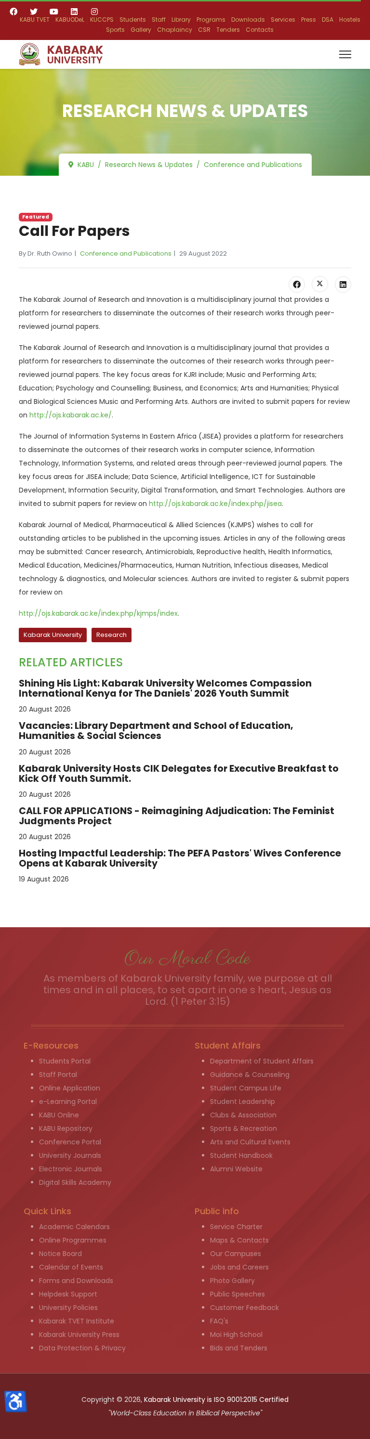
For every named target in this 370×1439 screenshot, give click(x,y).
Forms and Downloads (76, 1280)
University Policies (68, 1307)
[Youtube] (54, 11)
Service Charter (236, 1227)
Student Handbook (241, 1155)
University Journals (70, 1155)
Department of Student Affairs (262, 1061)
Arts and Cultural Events (250, 1142)
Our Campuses (235, 1253)
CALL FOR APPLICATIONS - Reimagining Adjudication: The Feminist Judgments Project (176, 816)
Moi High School (236, 1334)
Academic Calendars (74, 1227)
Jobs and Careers (239, 1267)
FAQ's (219, 1321)
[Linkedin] (74, 11)
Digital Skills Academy (75, 1182)
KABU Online (59, 1115)
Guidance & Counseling (250, 1074)
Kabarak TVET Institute (76, 1321)
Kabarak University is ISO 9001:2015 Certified (216, 1399)
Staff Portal (58, 1074)
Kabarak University (53, 634)
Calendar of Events (71, 1267)
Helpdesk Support (68, 1294)
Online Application (69, 1088)
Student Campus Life (245, 1088)
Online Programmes (72, 1240)
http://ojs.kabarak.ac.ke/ (70, 415)
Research (111, 634)
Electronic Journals (70, 1169)
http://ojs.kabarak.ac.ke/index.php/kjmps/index (98, 613)
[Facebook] (13, 11)
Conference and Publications (126, 253)
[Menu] (345, 54)
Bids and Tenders (238, 1348)
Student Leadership (242, 1101)
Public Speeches (237, 1294)
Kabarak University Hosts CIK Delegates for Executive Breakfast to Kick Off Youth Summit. (179, 773)
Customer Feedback (244, 1307)
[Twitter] (33, 11)
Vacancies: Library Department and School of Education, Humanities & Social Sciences (156, 730)
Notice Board (60, 1253)
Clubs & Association (243, 1115)
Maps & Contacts (239, 1240)
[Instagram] (94, 11)
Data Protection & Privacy (82, 1348)
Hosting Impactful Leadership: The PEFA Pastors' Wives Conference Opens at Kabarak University (180, 858)
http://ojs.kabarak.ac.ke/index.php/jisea (215, 503)
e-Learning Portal (68, 1101)
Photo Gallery (232, 1280)
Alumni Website (236, 1169)
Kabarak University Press (79, 1334)
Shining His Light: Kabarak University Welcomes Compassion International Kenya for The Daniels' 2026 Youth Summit (165, 688)
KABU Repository (65, 1128)
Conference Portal (70, 1142)
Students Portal (65, 1061)
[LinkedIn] (343, 284)
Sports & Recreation (243, 1128)
